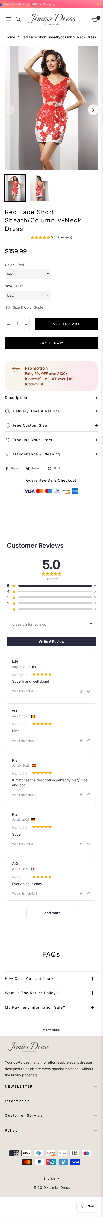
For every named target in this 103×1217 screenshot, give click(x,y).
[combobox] (91, 624)
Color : (14, 265)
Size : (14, 286)
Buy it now (52, 343)
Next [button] (93, 109)
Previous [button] (9, 109)
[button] (51, 238)
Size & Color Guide (28, 307)
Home (10, 37)
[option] (51, 108)
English (49, 1178)
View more (51, 1029)
